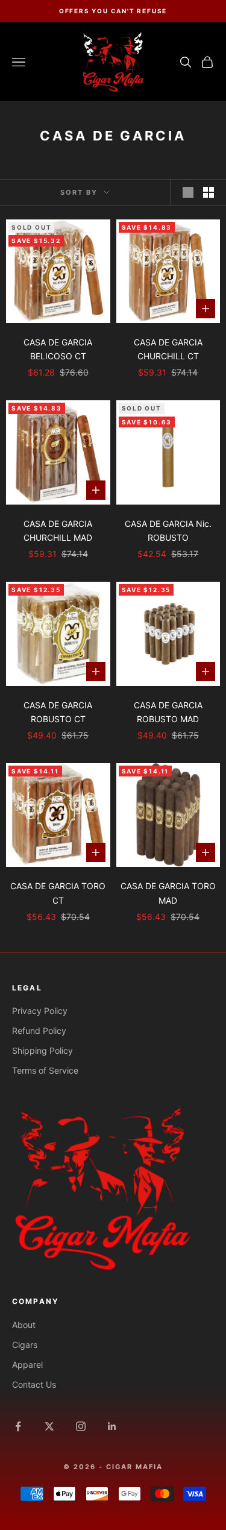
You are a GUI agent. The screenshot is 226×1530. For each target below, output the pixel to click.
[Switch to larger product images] (188, 192)
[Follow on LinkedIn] (112, 1426)
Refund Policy (39, 1030)
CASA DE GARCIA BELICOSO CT (58, 349)
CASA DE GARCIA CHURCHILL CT (168, 349)
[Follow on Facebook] (18, 1426)
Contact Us (34, 1384)
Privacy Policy (39, 1011)
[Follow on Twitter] (49, 1426)
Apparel (27, 1364)
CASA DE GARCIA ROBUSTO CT (58, 712)
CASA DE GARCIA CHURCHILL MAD (58, 530)
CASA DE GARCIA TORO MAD (168, 893)
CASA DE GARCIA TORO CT (57, 893)
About (24, 1325)
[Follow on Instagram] (81, 1426)
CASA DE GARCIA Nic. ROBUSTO (168, 530)
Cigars (24, 1345)
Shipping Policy (42, 1050)
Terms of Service (45, 1070)
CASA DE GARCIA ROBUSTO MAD (168, 712)
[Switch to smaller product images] (208, 192)
